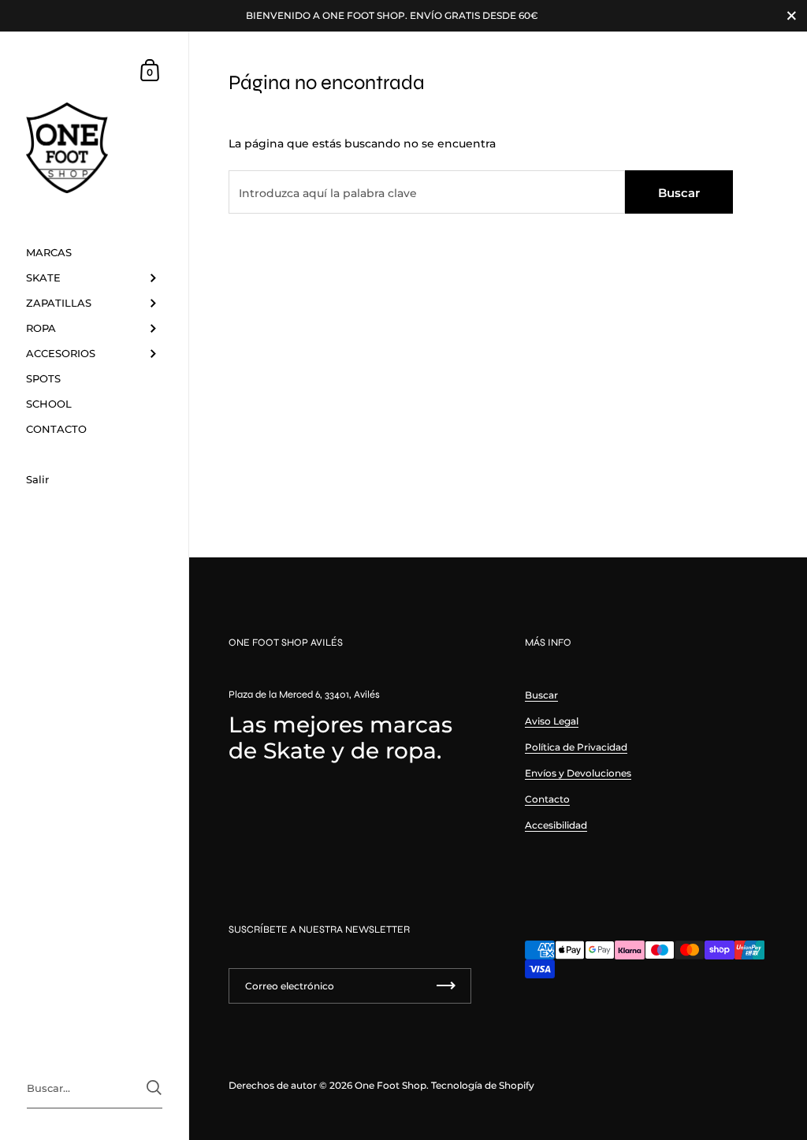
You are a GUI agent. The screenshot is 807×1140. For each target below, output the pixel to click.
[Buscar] (154, 1087)
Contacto (547, 799)
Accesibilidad (556, 825)
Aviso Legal (551, 721)
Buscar (679, 192)
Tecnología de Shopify (482, 1085)
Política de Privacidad (576, 747)
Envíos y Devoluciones (578, 773)
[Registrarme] (446, 986)
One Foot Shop (390, 1085)
